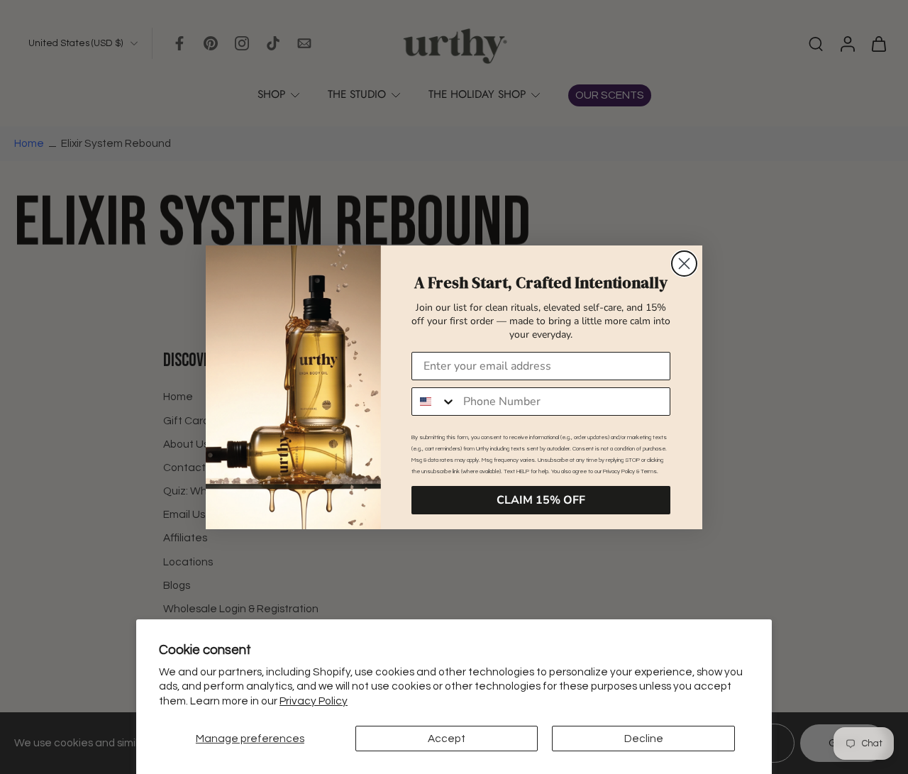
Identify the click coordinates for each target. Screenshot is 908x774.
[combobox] (434, 401)
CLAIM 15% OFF (541, 500)
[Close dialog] (684, 263)
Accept (446, 738)
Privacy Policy (313, 701)
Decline (643, 738)
